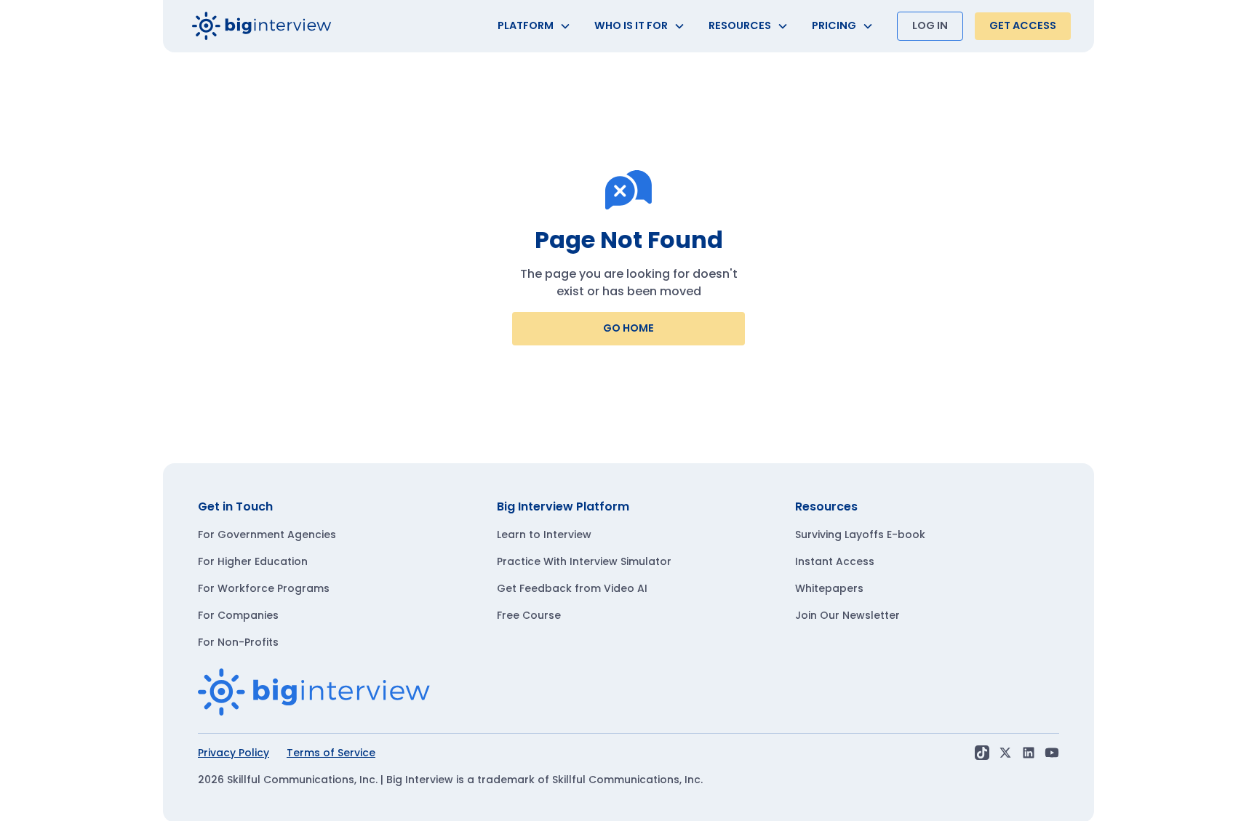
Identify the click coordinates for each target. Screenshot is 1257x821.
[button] (534, 26)
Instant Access (834, 561)
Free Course (529, 615)
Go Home (628, 328)
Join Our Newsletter (847, 615)
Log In (930, 25)
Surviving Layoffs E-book (860, 534)
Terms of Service (331, 752)
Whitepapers (829, 588)
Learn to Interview (544, 534)
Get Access (1022, 25)
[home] (262, 26)
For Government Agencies (267, 534)
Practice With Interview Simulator (584, 561)
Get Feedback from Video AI (572, 588)
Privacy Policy (233, 752)
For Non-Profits (238, 642)
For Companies (238, 615)
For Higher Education (253, 561)
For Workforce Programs (264, 588)
